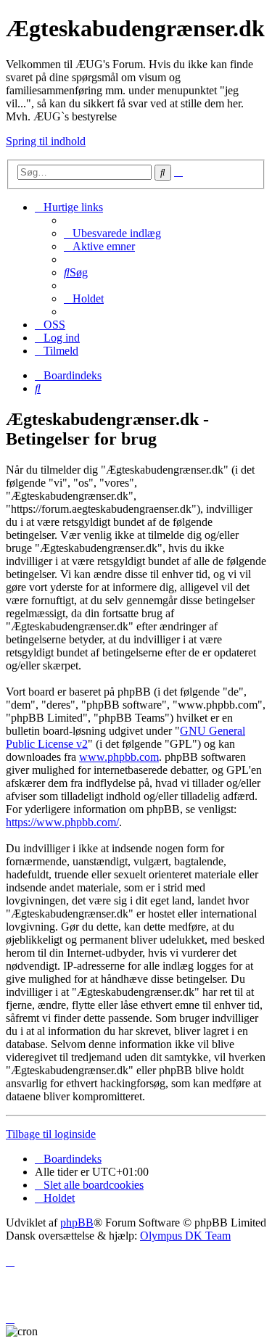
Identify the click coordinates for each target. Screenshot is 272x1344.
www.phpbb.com (119, 757)
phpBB (77, 1222)
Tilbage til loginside (51, 1134)
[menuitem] (112, 233)
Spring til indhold (46, 141)
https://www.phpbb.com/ (62, 822)
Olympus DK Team (185, 1235)
